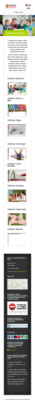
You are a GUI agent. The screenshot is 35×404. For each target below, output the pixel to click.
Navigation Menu (18, 12)
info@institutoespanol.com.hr (18, 271)
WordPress (27, 399)
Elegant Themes (15, 399)
